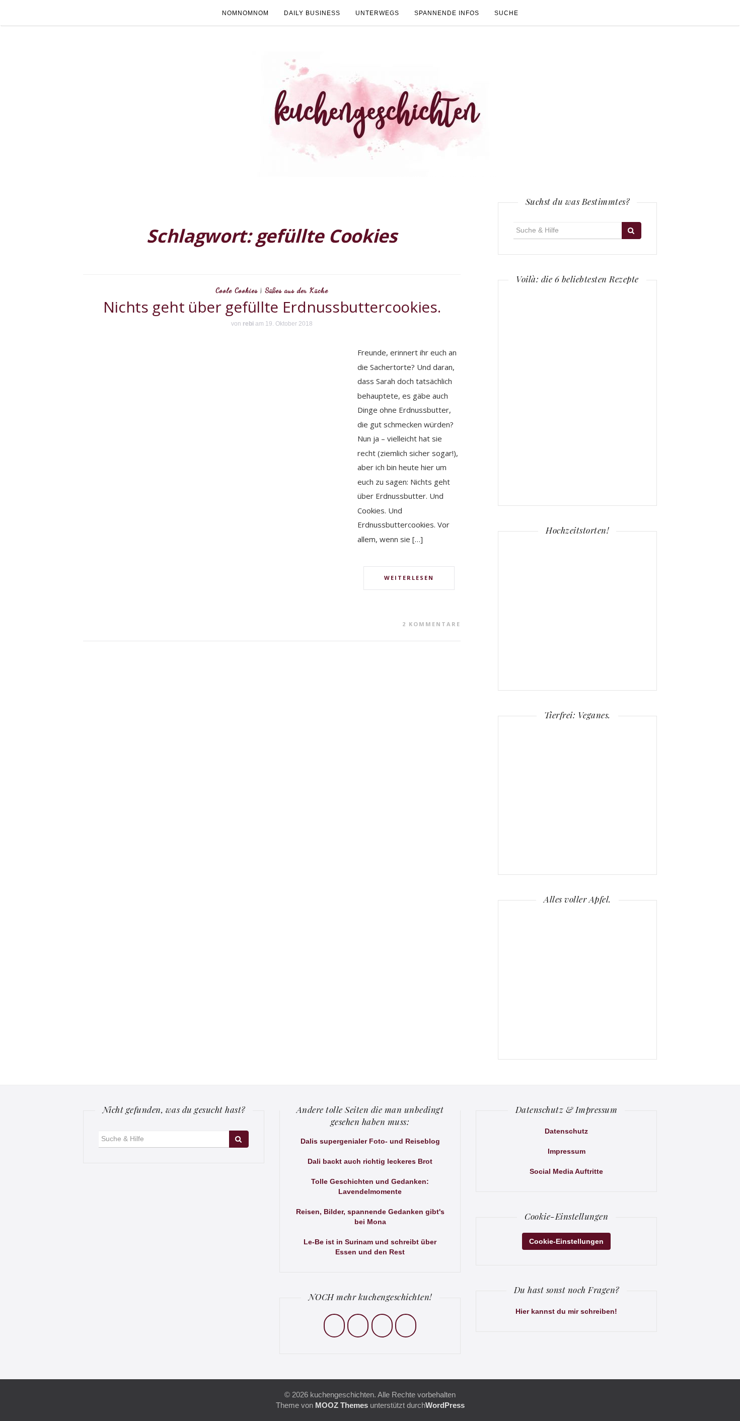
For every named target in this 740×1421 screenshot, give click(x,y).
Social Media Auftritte (566, 1171)
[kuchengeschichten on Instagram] (357, 1325)
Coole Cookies (236, 290)
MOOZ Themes (341, 1405)
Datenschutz (566, 1131)
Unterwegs (377, 13)
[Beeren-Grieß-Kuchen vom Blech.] (609, 391)
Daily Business (312, 13)
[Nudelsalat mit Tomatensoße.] (544, 456)
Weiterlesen (409, 577)
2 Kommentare (431, 624)
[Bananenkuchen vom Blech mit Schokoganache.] (609, 456)
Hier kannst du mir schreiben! (566, 1311)
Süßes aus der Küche (296, 290)
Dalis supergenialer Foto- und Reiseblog (370, 1141)
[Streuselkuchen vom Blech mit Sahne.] (544, 326)
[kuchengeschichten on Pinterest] (382, 1325)
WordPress (445, 1405)
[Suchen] (631, 230)
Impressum (566, 1151)
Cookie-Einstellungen (566, 1241)
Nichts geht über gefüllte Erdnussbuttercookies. (272, 306)
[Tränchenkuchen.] (544, 391)
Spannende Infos (446, 13)
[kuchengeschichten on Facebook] (334, 1325)
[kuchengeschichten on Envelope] (405, 1325)
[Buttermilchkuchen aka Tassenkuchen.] (609, 326)
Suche (506, 13)
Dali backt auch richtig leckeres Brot (370, 1161)
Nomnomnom (245, 13)
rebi (248, 323)
